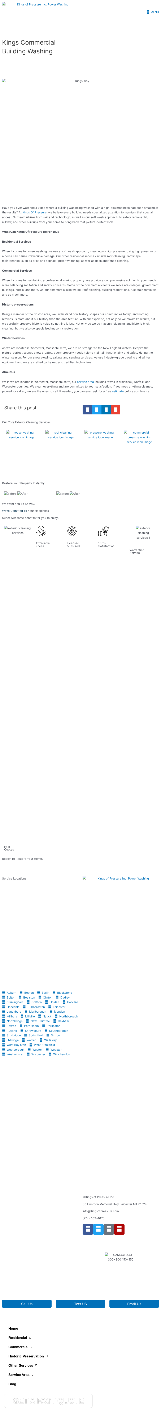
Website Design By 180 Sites (102, 1288)
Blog (12, 1384)
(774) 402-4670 (94, 1218)
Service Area (18, 1375)
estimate (118, 391)
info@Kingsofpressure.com (101, 1211)
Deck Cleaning (92, 468)
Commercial (18, 1347)
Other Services (20, 1366)
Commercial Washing (136, 468)
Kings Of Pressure (34, 212)
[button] (87, 409)
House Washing (14, 468)
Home (13, 1329)
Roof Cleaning (52, 468)
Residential (17, 1338)
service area (85, 382)
